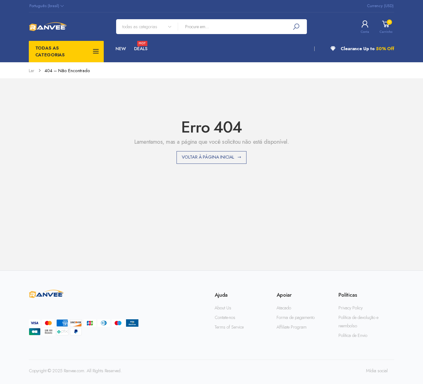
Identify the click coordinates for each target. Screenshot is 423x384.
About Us (223, 308)
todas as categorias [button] (50, 51)
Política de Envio (352, 335)
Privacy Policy (350, 308)
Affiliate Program (292, 327)
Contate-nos (225, 317)
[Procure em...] (296, 26)
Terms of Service (229, 327)
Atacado (284, 308)
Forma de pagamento (296, 317)
